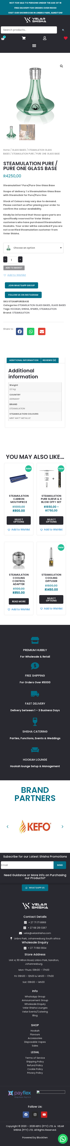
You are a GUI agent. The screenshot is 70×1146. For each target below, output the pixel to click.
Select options (18, 520)
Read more (19, 601)
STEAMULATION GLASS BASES (34, 305)
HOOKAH (15, 309)
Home (6, 150)
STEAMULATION (47, 309)
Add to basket (14, 267)
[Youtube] (44, 1115)
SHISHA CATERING (35, 731)
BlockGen (42, 1137)
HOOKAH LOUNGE (35, 760)
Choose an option (24, 247)
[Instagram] (35, 1115)
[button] (34, 45)
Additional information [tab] (23, 360)
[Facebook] (26, 1115)
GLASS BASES (19, 150)
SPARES (34, 309)
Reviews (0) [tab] (49, 360)
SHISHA (25, 309)
